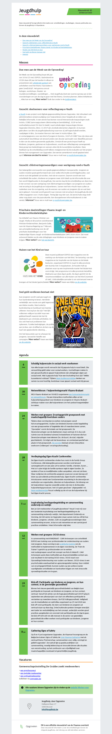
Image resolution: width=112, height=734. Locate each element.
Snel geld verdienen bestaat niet (34, 52)
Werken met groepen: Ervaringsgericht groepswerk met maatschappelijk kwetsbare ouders (58, 416)
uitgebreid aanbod (40, 83)
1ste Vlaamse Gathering (70, 637)
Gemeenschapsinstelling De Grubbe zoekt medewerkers (49, 666)
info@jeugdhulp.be (50, 710)
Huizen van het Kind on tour (33, 50)
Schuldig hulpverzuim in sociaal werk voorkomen (54, 364)
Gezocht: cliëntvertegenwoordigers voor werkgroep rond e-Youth (46, 45)
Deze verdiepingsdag (39, 491)
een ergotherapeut (28, 671)
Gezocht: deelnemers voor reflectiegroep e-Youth (40, 43)
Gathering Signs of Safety (43, 631)
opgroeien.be (35, 679)
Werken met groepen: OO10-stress (48, 535)
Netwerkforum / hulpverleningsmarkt (49, 391)
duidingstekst (70, 100)
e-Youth (22, 114)
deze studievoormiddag (66, 378)
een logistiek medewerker (30, 673)
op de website (80, 282)
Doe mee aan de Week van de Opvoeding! (38, 40)
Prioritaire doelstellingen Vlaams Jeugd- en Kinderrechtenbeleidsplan (47, 47)
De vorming (57, 443)
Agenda (25, 54)
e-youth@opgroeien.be (76, 155)
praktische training (67, 544)
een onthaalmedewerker (30, 676)
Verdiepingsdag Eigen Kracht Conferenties (51, 456)
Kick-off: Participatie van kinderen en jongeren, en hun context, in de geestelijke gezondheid (57, 583)
